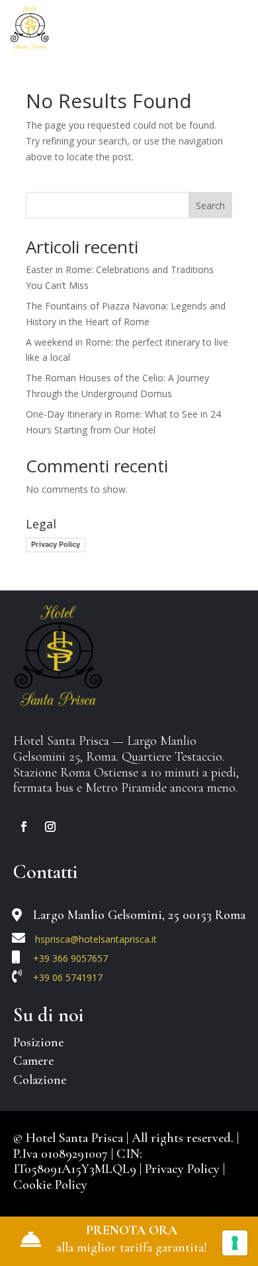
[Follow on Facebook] (23, 826)
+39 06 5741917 (68, 977)
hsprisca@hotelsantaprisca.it (96, 939)
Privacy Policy (55, 544)
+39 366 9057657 (70, 958)
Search (210, 205)
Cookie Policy (50, 1185)
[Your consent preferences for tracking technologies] (234, 1242)
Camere (33, 1061)
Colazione (39, 1080)
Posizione (38, 1042)
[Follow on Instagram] (50, 826)
